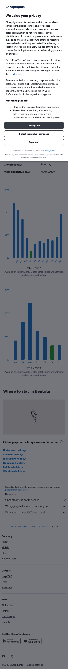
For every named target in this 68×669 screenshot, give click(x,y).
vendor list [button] (14, 74)
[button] (34, 125)
